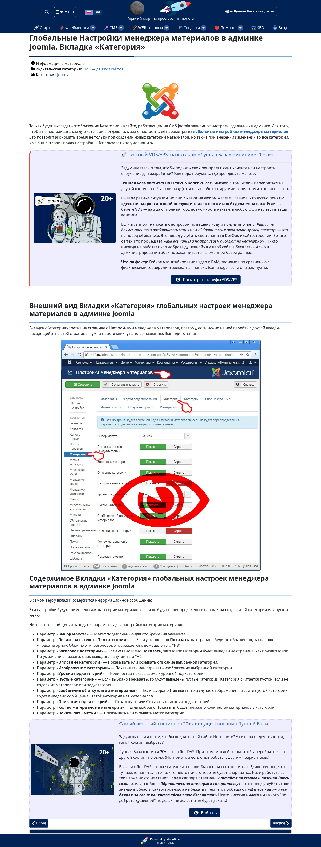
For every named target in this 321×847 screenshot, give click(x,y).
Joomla (63, 74)
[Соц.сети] (203, 28)
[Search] (47, 11)
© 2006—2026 (165, 841)
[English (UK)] (98, 11)
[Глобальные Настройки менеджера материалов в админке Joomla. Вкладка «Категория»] (160, 100)
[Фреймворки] (93, 28)
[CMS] (121, 28)
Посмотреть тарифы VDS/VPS (209, 279)
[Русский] (89, 11)
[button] (65, 12)
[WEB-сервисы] (166, 28)
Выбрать (208, 812)
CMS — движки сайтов (103, 69)
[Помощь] (240, 28)
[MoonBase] (145, 840)
